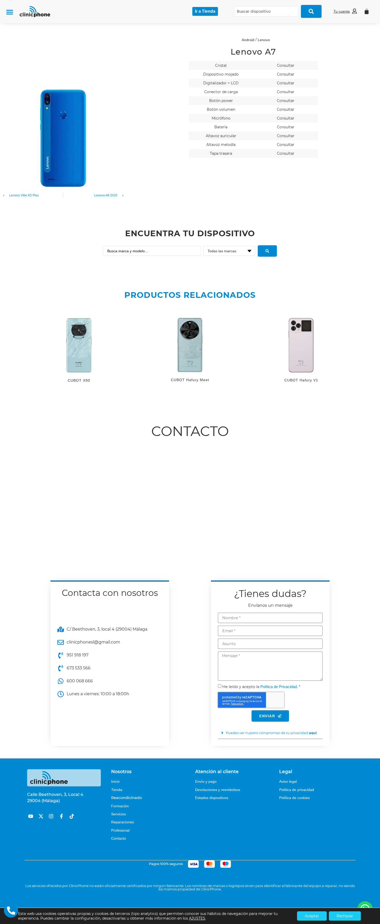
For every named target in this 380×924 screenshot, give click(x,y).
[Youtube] (30, 816)
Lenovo (264, 40)
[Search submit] (311, 11)
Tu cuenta (341, 11)
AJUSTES (197, 918)
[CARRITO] (366, 11)
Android (248, 40)
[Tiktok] (71, 816)
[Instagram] (51, 816)
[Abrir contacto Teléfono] (11, 910)
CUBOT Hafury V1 (301, 380)
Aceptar (312, 916)
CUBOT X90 (79, 380)
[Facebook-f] (61, 816)
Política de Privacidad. (279, 686)
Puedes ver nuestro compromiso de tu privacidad (271, 733)
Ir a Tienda (205, 11)
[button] (9, 12)
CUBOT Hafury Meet (190, 380)
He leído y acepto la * (261, 686)
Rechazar (345, 916)
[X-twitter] (40, 816)
